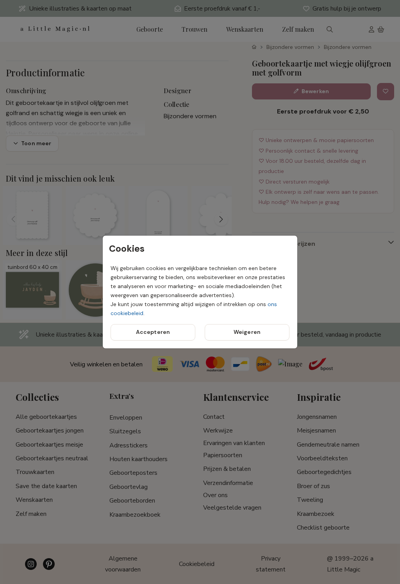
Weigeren (247, 331)
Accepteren (153, 331)
